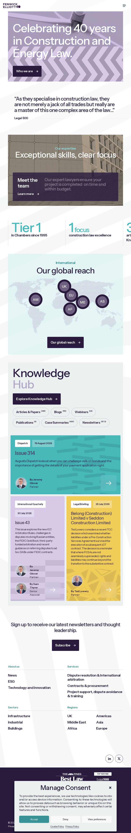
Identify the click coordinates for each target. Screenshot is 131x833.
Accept (34, 819)
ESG (11, 681)
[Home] (11, 5)
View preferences (97, 819)
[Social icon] (109, 759)
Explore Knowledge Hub (34, 399)
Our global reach (63, 342)
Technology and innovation (29, 687)
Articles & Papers (31, 412)
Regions (72, 707)
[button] (110, 787)
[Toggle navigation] (124, 6)
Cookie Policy (57, 826)
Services (72, 666)
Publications (26, 422)
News (12, 675)
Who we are (24, 71)
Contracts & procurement (87, 686)
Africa (72, 728)
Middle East (76, 722)
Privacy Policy (72, 826)
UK (69, 716)
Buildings (15, 728)
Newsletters (94, 422)
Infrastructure (19, 716)
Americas (103, 716)
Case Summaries (59, 422)
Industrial (15, 722)
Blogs (60, 412)
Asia (99, 722)
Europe (101, 728)
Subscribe (62, 645)
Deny (65, 819)
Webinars (83, 412)
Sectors (13, 707)
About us (13, 666)
